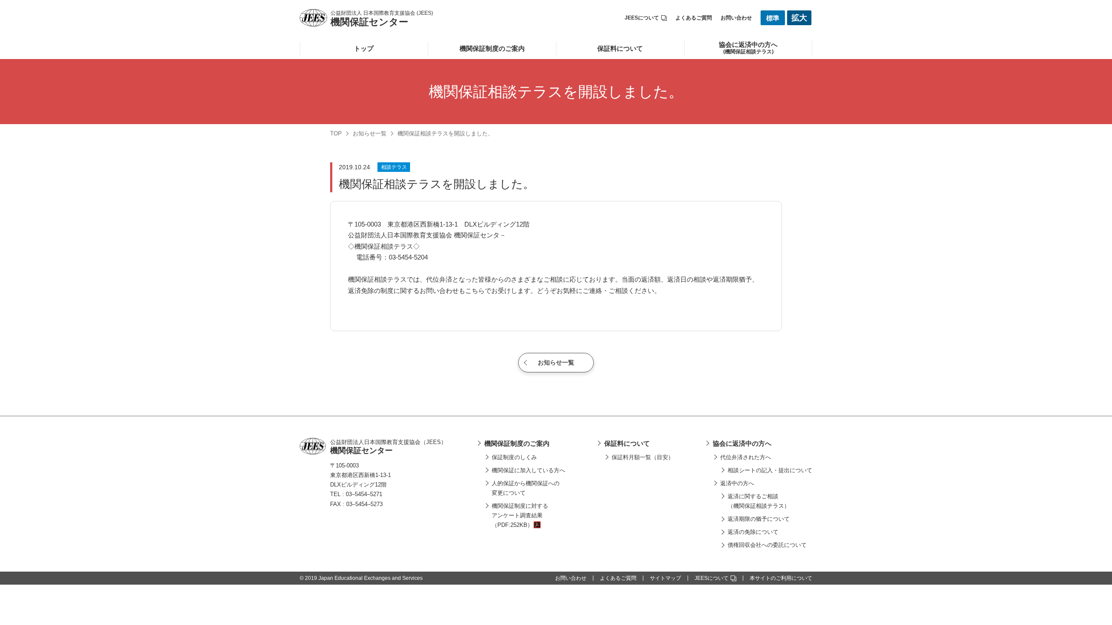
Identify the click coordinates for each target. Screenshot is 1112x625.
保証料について (620, 48)
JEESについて (642, 18)
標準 (772, 18)
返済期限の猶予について (759, 519)
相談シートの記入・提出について (770, 470)
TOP (336, 133)
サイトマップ (665, 578)
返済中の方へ (737, 483)
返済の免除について (753, 532)
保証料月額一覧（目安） (643, 457)
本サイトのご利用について (781, 578)
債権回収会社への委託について (767, 545)
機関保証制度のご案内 (492, 48)
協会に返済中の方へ (742, 443)
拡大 (799, 17)
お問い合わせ (736, 18)
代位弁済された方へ (745, 457)
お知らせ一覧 (370, 133)
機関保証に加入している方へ (528, 470)
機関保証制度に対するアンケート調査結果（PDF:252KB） (520, 515)
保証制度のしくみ (514, 457)
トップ (364, 48)
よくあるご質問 (693, 18)
